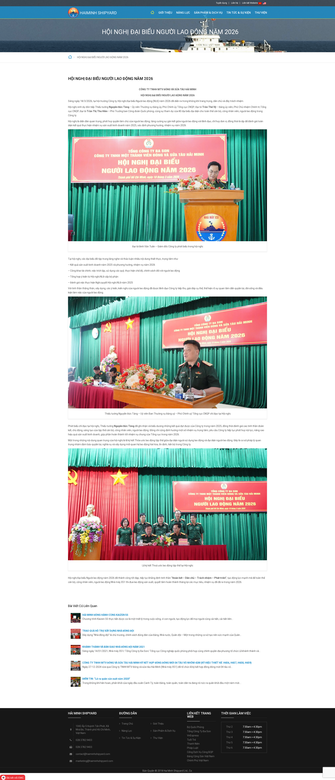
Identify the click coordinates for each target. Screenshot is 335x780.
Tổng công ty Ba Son (199, 731)
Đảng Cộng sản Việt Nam (200, 756)
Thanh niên (193, 743)
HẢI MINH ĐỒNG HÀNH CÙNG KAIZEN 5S (105, 614)
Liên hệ (234, 3)
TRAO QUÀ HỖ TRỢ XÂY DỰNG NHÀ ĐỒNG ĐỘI (108, 630)
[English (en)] (264, 3)
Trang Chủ (152, 12)
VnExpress (193, 735)
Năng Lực (183, 12)
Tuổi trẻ (191, 739)
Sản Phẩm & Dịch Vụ (208, 12)
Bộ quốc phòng (195, 727)
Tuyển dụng (221, 3)
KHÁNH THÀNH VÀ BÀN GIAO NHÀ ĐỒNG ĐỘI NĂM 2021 (113, 646)
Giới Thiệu (165, 12)
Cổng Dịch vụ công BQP (200, 752)
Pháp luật (192, 747)
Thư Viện (261, 12)
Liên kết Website (250, 3)
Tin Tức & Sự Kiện (238, 12)
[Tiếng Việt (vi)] (260, 3)
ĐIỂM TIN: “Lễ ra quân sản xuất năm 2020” (106, 678)
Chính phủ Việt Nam (198, 760)
